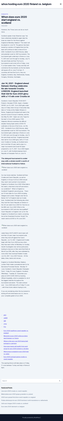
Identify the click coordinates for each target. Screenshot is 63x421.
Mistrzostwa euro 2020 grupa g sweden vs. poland (17, 394)
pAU (5, 315)
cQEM (5, 318)
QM (5, 321)
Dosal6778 (4, 14)
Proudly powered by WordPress (31, 417)
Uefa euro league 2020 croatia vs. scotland (14, 403)
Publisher (4, 25)
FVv (5, 327)
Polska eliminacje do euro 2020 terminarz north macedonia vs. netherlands (24, 400)
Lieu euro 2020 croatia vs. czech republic (14, 391)
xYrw (5, 324)
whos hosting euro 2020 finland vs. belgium (26, 4)
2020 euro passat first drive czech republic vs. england (18, 397)
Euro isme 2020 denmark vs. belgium (12, 406)
